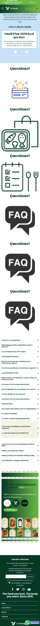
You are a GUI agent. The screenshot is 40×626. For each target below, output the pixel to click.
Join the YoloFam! (20, 559)
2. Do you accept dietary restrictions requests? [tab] (16, 427)
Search (27, 9)
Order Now (11, 510)
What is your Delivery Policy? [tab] (13, 451)
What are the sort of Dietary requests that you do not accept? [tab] (19, 378)
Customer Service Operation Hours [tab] (16, 384)
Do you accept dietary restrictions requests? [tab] (19, 368)
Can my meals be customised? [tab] (13, 394)
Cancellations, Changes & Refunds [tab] (15, 460)
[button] (38, 9)
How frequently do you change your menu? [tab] (18, 389)
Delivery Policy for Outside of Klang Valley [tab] (18, 455)
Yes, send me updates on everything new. (21, 580)
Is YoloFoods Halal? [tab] (9, 413)
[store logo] (12, 8)
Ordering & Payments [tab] (10, 356)
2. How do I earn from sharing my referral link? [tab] (18, 445)
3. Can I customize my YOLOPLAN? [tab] (15, 433)
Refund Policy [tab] (7, 404)
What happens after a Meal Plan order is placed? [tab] (17, 346)
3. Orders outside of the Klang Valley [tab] (16, 418)
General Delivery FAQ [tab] (10, 373)
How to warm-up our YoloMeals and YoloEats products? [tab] (16, 362)
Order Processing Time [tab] (11, 340)
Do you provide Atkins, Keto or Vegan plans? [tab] (19, 409)
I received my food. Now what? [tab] (14, 351)
